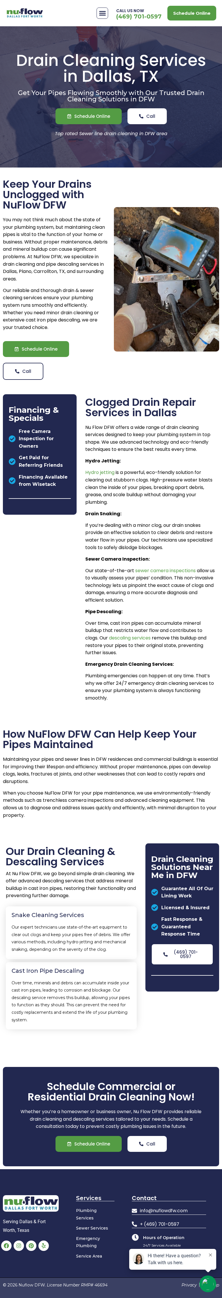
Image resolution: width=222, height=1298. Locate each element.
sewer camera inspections (165, 570)
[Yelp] (43, 1246)
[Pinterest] (31, 1246)
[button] (102, 13)
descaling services (130, 638)
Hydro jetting (99, 472)
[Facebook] (6, 1246)
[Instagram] (19, 1246)
